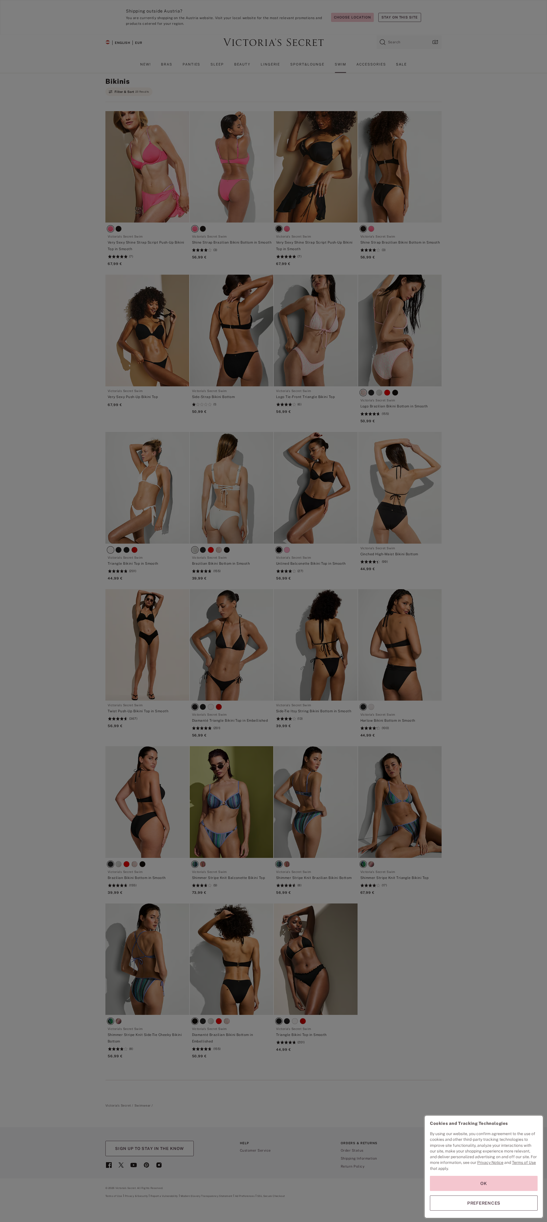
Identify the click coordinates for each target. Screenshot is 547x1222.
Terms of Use (524, 1162)
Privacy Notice (490, 1162)
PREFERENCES (483, 1203)
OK (483, 1183)
